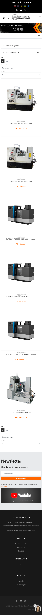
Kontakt (21, 551)
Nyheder (21, 581)
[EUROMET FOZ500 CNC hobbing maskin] (21, 272)
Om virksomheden (21, 544)
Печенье (21, 568)
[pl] (15, 6)
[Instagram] (17, 10)
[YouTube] (21, 10)
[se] (28, 6)
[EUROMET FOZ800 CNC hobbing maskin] (21, 330)
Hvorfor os (21, 547)
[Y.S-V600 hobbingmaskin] (21, 388)
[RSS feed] (25, 10)
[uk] (25, 6)
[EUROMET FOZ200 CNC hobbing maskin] (21, 214)
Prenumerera (21, 478)
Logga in (26, 2)
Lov (21, 564)
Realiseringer (21, 585)
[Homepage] (21, 18)
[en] (18, 6)
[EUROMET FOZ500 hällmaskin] (21, 99)
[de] (21, 6)
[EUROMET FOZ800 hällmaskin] (21, 156)
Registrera (15, 2)
